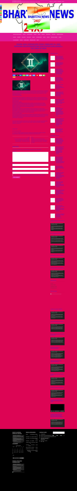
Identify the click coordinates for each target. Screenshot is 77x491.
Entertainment (29, 34)
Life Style (53, 34)
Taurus (17, 122)
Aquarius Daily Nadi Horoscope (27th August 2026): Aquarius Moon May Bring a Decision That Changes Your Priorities (60, 175)
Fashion (33, 37)
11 (14, 450)
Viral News (29, 37)
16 (22, 450)
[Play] (51, 411)
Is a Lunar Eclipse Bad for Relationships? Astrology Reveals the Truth (60, 86)
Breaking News (32, 39)
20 (17, 451)
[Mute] (20, 458)
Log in (51, 283)
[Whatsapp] (24, 75)
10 (12, 450)
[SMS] (43, 75)
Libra (31, 122)
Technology (48, 34)
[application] (57, 227)
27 (17, 452)
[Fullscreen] (63, 411)
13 (17, 450)
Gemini (20, 122)
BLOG (27, 434)
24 (12, 452)
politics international (17, 34)
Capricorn (43, 122)
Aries (15, 122)
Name (13, 163)
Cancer (23, 122)
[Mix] (1, 11)
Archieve (18, 37)
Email (13, 167)
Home (38, 39)
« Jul (13, 455)
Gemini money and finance (23, 133)
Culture (27, 438)
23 (22, 451)
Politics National (60, 34)
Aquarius (14, 123)
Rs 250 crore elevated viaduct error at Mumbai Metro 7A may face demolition (59, 79)
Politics (19, 131)
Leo (26, 122)
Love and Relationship (17, 95)
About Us (51, 1)
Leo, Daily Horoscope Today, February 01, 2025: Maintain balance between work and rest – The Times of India (21, 139)
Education (24, 37)
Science (24, 34)
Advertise (59, 1)
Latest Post (28, 442)
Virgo (28, 122)
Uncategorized (16, 39)
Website (14, 171)
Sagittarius (38, 122)
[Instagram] (30, 75)
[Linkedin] (20, 75)
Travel (44, 37)
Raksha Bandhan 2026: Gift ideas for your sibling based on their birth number (60, 200)
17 (12, 451)
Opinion (35, 34)
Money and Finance (16, 107)
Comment (14, 151)
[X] (17, 75)
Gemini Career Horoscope (23, 132)
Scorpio (33, 122)
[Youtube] (37, 75)
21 (19, 451)
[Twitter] (27, 75)
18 (14, 451)
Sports (39, 34)
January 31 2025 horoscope (34, 133)
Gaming (60, 37)
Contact (55, 1)
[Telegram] (33, 75)
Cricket (14, 37)
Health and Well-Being (17, 113)
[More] (14, 77)
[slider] (22, 458)
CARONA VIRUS (26, 39)
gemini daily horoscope (33, 132)
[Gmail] (40, 75)
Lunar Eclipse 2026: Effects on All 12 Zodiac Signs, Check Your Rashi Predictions (60, 94)
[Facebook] (14, 75)
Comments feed (53, 286)
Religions (28, 447)
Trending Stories (54, 37)
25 (14, 452)
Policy (63, 1)
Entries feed (53, 284)
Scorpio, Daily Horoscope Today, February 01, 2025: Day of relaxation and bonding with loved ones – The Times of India (39, 140)
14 (19, 450)
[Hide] (0, 23)
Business (43, 34)
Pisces (19, 123)
